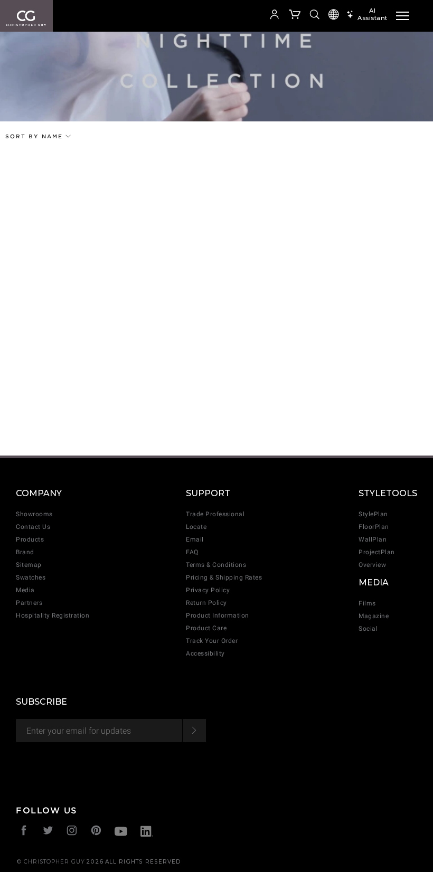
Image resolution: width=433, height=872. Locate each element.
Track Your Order (212, 640)
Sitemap (29, 564)
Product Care (206, 628)
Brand (25, 552)
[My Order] (295, 16)
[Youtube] (121, 832)
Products (30, 539)
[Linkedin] (147, 832)
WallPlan (373, 539)
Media (25, 590)
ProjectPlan (377, 552)
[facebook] (24, 831)
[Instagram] (72, 831)
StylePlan (373, 514)
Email (195, 539)
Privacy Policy (208, 590)
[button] (246, 16)
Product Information (217, 615)
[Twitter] (48, 831)
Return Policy (206, 602)
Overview (372, 564)
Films (367, 603)
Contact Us (33, 526)
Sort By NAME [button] (35, 136)
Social (368, 628)
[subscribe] (194, 730)
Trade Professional (215, 514)
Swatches (30, 577)
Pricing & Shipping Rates (224, 577)
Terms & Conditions (216, 564)
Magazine (374, 616)
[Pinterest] (96, 831)
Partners (29, 602)
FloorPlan (374, 526)
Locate (196, 526)
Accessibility (205, 653)
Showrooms (34, 514)
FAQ (192, 552)
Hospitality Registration (52, 615)
